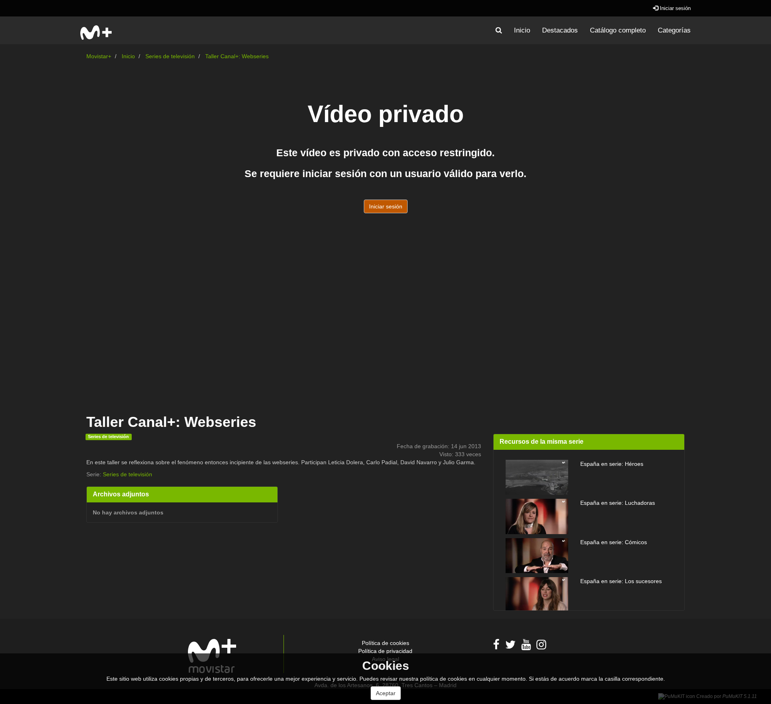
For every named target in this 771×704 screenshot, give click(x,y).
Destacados (560, 30)
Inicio (522, 30)
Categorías (674, 30)
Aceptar (386, 693)
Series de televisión (170, 56)
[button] (499, 30)
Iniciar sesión (674, 8)
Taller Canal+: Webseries (237, 56)
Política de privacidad (385, 651)
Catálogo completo (618, 30)
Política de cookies (385, 643)
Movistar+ (98, 56)
